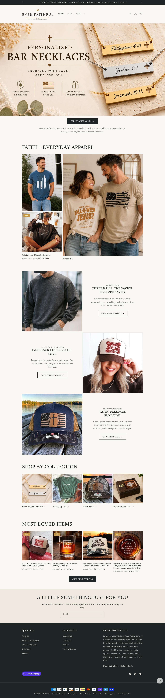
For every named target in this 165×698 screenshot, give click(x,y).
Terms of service (85, 694)
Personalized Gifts (122, 506)
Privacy (65, 645)
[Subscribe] (101, 614)
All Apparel (67, 259)
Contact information (124, 694)
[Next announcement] (142, 2)
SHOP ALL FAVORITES (82, 579)
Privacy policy (98, 694)
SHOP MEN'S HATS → (112, 437)
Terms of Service (69, 649)
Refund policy (72, 694)
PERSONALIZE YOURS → (82, 121)
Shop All (25, 636)
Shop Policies (68, 636)
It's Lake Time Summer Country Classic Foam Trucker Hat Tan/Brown (36, 564)
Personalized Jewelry (32, 506)
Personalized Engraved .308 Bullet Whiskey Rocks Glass (65, 564)
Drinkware (26, 649)
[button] (70, 13)
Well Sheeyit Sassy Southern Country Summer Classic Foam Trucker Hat (97, 564)
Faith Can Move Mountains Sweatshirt (36, 255)
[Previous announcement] (23, 2)
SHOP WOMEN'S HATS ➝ (52, 375)
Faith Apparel (59, 506)
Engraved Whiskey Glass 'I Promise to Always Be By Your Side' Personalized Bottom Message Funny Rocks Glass (127, 565)
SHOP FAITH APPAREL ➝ (112, 314)
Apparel (25, 653)
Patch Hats (88, 506)
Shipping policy (110, 694)
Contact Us (67, 640)
